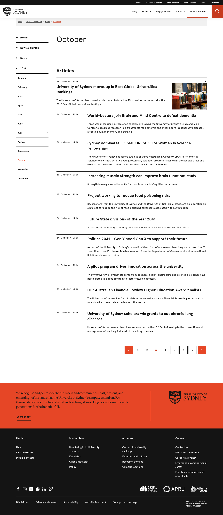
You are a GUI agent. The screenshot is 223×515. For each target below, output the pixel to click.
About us (180, 11)
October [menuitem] (22, 160)
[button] (217, 11)
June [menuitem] (20, 123)
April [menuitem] (20, 105)
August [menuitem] (21, 142)
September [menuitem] (23, 151)
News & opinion (198, 11)
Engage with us (163, 11)
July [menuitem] (20, 132)
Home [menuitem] (24, 37)
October (57, 22)
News (47, 22)
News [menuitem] (23, 58)
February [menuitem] (22, 87)
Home (20, 22)
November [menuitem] (23, 169)
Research (146, 11)
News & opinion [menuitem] (29, 47)
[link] (138, 3)
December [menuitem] (23, 178)
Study (134, 11)
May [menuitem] (20, 114)
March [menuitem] (21, 96)
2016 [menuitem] (23, 68)
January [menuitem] (22, 78)
